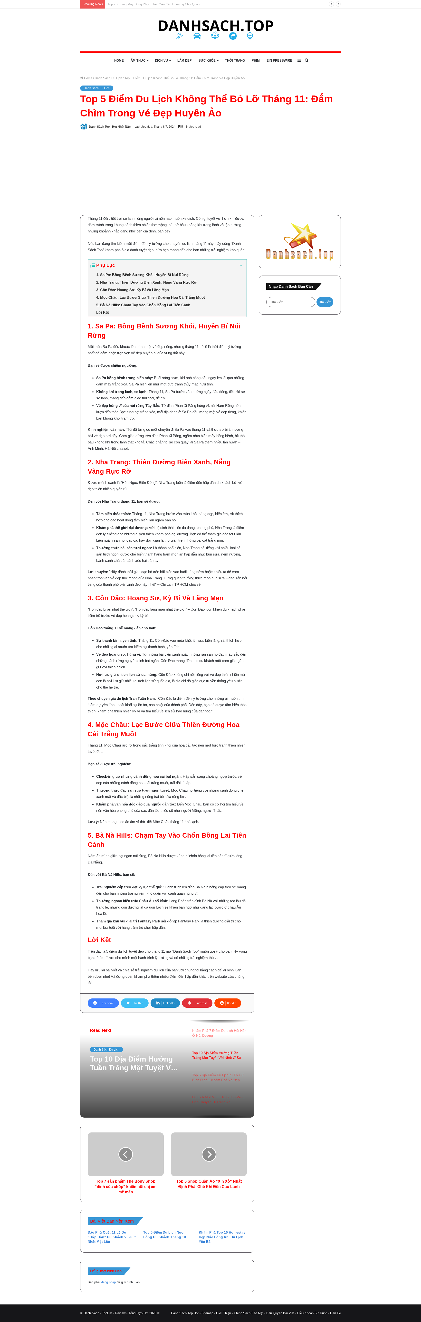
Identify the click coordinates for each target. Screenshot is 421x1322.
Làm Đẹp (184, 60)
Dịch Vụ (161, 60)
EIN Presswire (279, 60)
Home (119, 60)
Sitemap (207, 1313)
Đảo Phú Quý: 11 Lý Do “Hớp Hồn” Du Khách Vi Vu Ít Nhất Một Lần (112, 1237)
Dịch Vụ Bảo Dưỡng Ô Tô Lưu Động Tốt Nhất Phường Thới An (152, 4)
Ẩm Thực (138, 60)
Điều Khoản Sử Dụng (312, 1313)
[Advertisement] (210, 171)
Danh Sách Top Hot (185, 1313)
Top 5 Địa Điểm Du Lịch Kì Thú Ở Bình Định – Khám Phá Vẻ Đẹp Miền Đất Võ (135, 1063)
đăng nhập (108, 1282)
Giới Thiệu (223, 1313)
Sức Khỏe (207, 60)
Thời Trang (235, 60)
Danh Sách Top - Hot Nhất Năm (110, 126)
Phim (256, 60)
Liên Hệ (335, 1313)
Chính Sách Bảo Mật (248, 1313)
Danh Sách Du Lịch (108, 78)
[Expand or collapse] (241, 265)
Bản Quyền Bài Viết (280, 1313)
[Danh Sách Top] (210, 30)
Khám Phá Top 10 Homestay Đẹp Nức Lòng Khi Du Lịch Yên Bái (222, 1237)
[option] (167, 1069)
